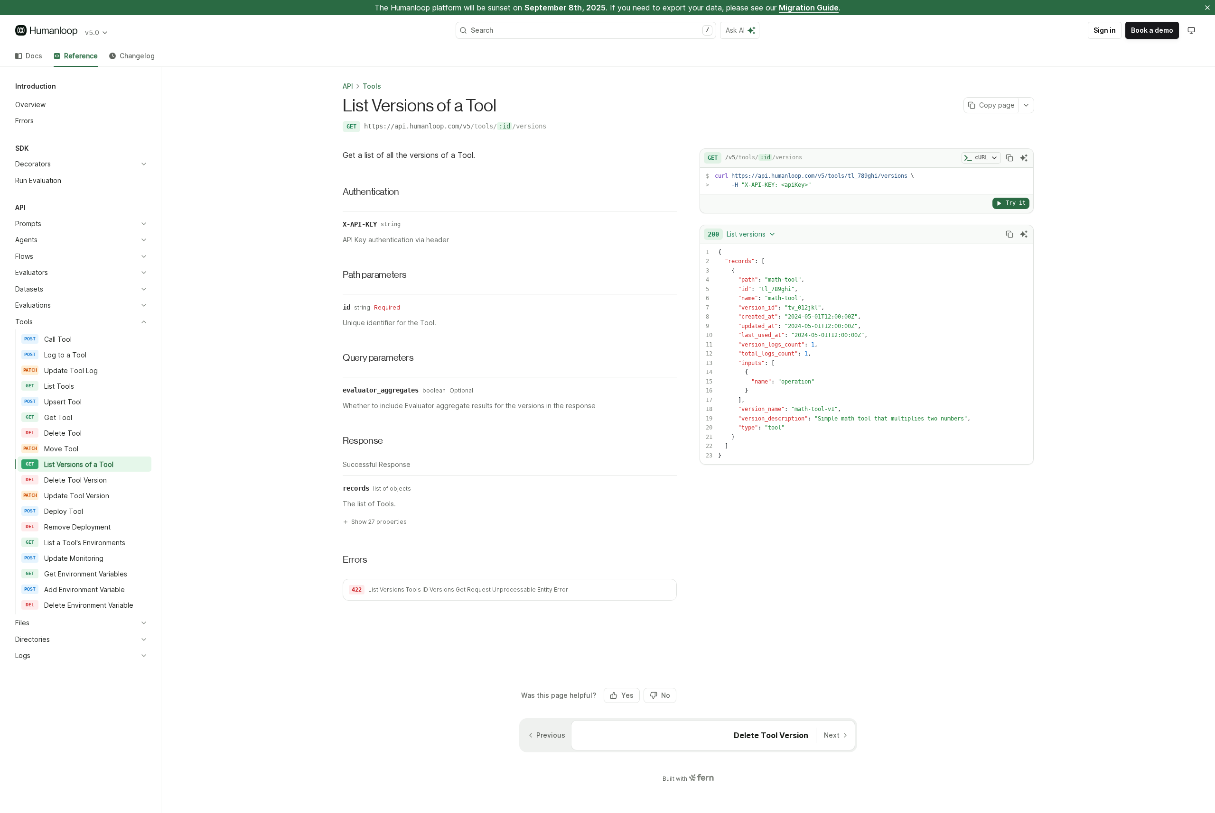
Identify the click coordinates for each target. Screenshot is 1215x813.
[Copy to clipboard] (1009, 157)
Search (590, 30)
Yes (627, 695)
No (665, 695)
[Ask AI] (1023, 158)
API (348, 86)
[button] (509, 589)
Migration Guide (809, 7)
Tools (372, 86)
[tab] (28, 56)
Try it (1016, 203)
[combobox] (742, 234)
